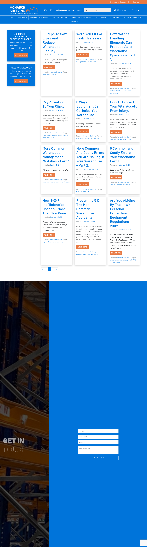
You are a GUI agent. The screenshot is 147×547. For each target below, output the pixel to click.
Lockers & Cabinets (131, 17)
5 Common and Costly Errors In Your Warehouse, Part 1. (123, 154)
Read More (49, 67)
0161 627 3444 (48, 10)
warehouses (65, 182)
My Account (114, 2)
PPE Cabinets (115, 262)
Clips (44, 135)
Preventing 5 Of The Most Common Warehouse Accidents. (88, 208)
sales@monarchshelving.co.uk (69, 10)
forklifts (113, 139)
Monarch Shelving (56, 72)
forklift (112, 184)
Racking (9, 17)
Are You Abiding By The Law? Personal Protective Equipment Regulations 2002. (122, 213)
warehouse (92, 62)
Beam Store (114, 17)
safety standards (53, 135)
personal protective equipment (121, 260)
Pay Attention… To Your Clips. (55, 104)
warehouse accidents (90, 254)
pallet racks (127, 139)
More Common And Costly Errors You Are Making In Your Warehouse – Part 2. (90, 156)
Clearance (73, 21)
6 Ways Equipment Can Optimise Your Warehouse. (88, 108)
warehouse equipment (93, 138)
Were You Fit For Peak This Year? (89, 36)
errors (78, 191)
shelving (119, 184)
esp (44, 242)
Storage (79, 254)
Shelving (22, 17)
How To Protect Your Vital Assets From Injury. (123, 106)
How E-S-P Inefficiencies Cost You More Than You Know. (55, 206)
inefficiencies (51, 242)
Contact (136, 2)
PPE (134, 260)
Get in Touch (21, 55)
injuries (119, 139)
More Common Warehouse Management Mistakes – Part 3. (57, 154)
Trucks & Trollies (59, 17)
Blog (129, 2)
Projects (123, 2)
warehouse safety (49, 137)
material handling (116, 91)
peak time (84, 62)
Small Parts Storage (81, 17)
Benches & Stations (38, 17)
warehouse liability (49, 74)
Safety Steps (100, 17)
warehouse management (51, 182)
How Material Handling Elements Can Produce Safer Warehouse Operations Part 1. (122, 46)
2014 (78, 62)
